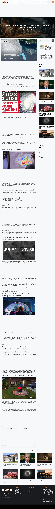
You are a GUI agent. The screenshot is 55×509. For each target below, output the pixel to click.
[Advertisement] (27, 11)
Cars (18, 2)
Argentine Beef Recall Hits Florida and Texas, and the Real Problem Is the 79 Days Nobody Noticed (45, 114)
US (24, 2)
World (29, 2)
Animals (14, 2)
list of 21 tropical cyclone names (25, 137)
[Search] (53, 2)
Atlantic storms (4, 116)
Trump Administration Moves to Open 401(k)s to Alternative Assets (26, 465)
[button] (4, 493)
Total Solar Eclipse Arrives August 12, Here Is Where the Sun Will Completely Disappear (46, 127)
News (22, 2)
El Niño (10, 83)
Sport (32, 2)
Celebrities (36, 2)
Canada (41, 2)
